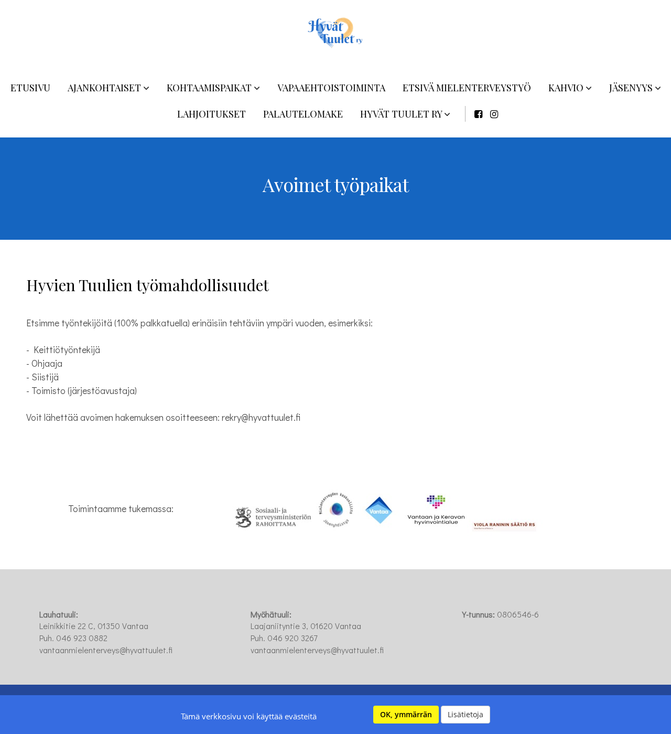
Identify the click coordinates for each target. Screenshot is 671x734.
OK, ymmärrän (406, 714)
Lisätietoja (465, 714)
